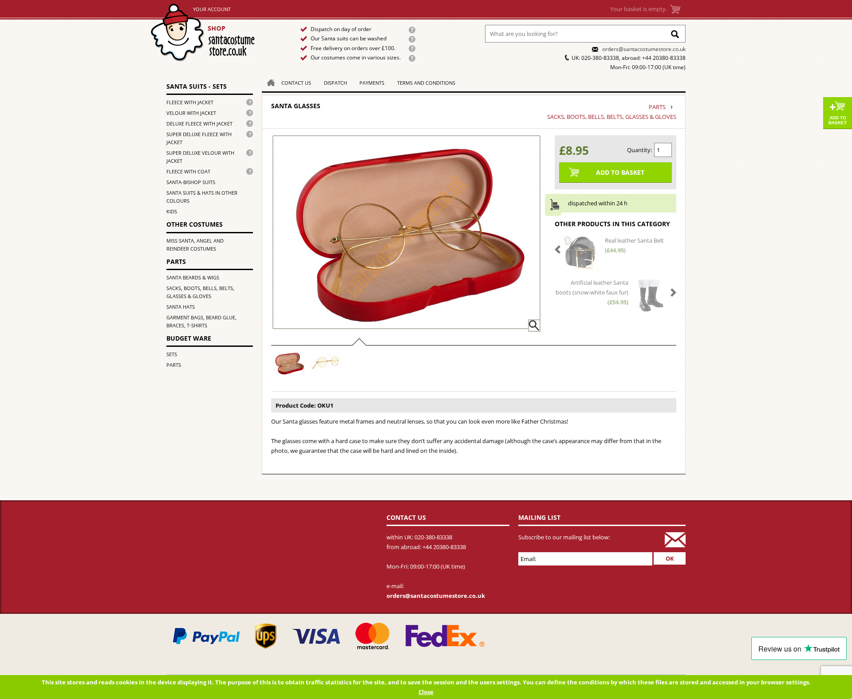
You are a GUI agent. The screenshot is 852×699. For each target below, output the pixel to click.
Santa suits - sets (196, 86)
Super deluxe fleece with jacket (199, 138)
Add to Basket (837, 120)
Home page (213, 33)
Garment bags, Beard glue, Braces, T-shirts (201, 321)
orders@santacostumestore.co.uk (644, 49)
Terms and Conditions (426, 82)
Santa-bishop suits (190, 182)
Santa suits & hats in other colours (201, 196)
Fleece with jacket (189, 102)
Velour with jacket (191, 113)
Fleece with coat (188, 171)
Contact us (296, 82)
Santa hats (180, 306)
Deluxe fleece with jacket (199, 123)
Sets (171, 354)
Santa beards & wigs (192, 277)
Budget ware (188, 338)
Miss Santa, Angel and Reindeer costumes (195, 244)
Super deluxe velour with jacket (200, 156)
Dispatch (335, 82)
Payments (371, 82)
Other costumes (194, 224)
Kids (171, 211)
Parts (176, 261)
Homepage (268, 82)
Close (426, 692)
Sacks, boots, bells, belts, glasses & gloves (200, 292)
